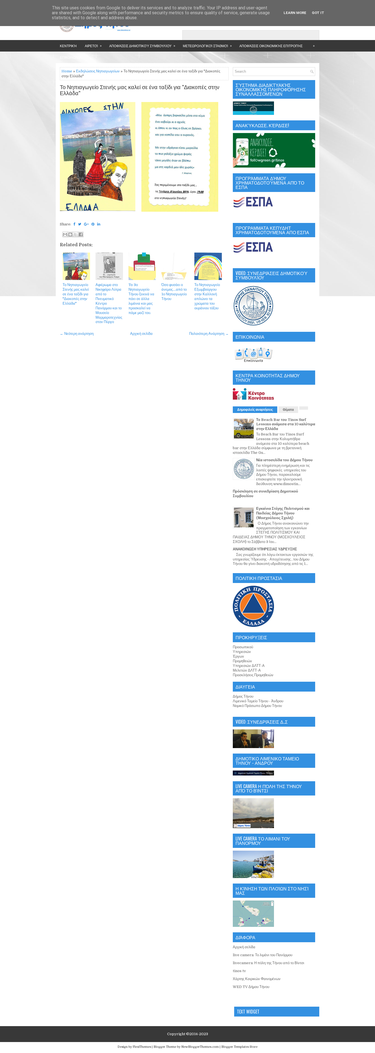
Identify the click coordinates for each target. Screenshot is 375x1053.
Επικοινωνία (71, 57)
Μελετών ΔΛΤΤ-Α (247, 670)
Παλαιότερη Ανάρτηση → (209, 334)
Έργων (238, 656)
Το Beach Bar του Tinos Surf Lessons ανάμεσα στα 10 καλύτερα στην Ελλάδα (285, 424)
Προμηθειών (242, 661)
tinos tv (239, 971)
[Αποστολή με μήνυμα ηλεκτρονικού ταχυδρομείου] (65, 234)
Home (66, 71)
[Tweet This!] (80, 224)
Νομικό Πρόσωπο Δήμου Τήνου (257, 706)
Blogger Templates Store (239, 1047)
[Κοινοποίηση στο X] (75, 234)
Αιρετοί (93, 45)
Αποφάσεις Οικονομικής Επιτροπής (271, 45)
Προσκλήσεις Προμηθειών (253, 675)
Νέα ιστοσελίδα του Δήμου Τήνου (284, 460)
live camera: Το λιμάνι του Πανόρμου (262, 955)
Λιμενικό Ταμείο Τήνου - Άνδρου (258, 701)
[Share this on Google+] (86, 224)
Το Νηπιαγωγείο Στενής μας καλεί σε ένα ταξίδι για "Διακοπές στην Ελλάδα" (139, 90)
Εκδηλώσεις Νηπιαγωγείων (98, 71)
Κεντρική (68, 45)
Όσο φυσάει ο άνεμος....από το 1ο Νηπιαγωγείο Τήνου (174, 292)
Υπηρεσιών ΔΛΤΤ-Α (249, 666)
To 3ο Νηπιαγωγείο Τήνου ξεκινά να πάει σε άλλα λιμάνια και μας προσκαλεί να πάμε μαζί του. (141, 299)
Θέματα (288, 410)
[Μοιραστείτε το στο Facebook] (80, 234)
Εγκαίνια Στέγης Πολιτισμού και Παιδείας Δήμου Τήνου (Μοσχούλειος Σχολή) (283, 513)
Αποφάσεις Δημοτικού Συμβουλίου (142, 45)
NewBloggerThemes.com (200, 1047)
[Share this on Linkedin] (99, 224)
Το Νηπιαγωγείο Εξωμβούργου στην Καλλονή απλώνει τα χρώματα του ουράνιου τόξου (207, 296)
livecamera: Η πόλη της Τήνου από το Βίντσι (268, 963)
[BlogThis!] (70, 234)
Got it (318, 13)
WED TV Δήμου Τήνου (251, 987)
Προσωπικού (243, 647)
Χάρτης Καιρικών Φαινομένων (257, 979)
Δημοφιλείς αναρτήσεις (255, 410)
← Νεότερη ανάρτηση (77, 334)
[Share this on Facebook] (74, 224)
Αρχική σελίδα (141, 334)
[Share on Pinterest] (93, 224)
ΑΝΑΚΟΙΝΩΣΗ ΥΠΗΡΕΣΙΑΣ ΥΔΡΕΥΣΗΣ (265, 549)
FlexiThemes (142, 1047)
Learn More (295, 13)
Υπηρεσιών (242, 652)
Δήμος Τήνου (243, 696)
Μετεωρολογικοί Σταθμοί (207, 45)
